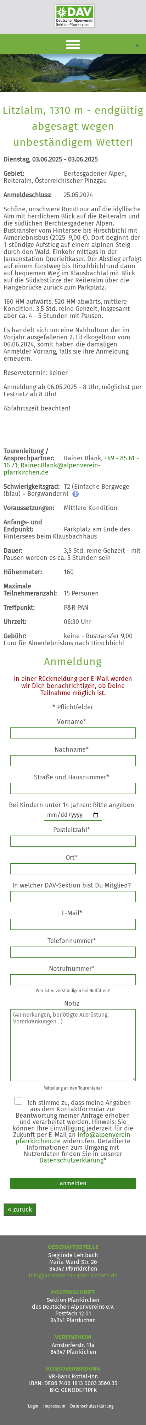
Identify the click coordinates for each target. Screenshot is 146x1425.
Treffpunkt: (19, 607)
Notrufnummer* (72, 969)
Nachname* (72, 749)
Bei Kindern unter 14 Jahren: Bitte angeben (74, 805)
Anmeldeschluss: (27, 194)
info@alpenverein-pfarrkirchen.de (73, 1275)
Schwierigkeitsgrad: (32, 486)
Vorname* (71, 722)
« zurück (20, 1209)
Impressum (54, 1406)
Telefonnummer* (71, 941)
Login (33, 1406)
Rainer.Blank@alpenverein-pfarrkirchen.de (52, 468)
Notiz (71, 1003)
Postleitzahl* (71, 830)
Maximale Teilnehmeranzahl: (30, 590)
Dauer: (13, 550)
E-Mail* (71, 913)
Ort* (72, 858)
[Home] (74, 16)
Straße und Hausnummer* (71, 777)
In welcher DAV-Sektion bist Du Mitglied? (72, 885)
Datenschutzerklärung (71, 1160)
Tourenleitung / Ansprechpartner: (29, 454)
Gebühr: (15, 636)
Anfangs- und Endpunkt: (23, 526)
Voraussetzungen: (29, 508)
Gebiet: (14, 173)
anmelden (73, 1183)
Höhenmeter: (23, 572)
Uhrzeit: (15, 621)
